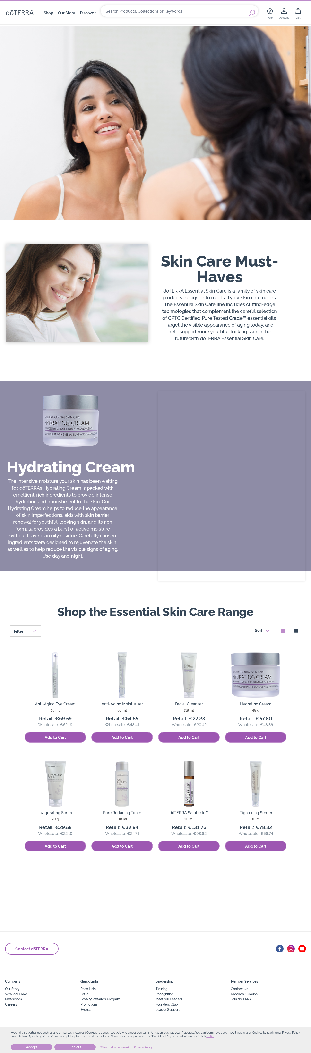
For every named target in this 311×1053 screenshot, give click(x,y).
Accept (31, 1047)
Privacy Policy (143, 1047)
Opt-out (75, 1047)
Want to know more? (114, 1047)
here (210, 1036)
